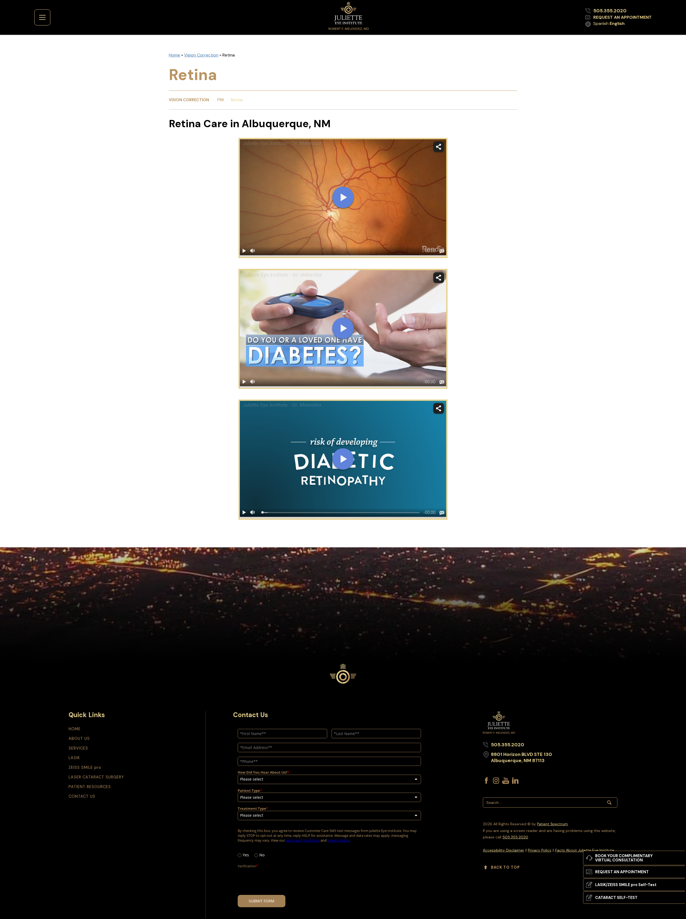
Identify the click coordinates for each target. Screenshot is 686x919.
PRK (220, 99)
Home (174, 55)
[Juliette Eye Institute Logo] (349, 16)
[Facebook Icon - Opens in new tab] (486, 780)
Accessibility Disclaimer (503, 850)
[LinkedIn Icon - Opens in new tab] (515, 780)
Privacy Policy (539, 850)
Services (78, 748)
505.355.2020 (515, 837)
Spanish (601, 23)
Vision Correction (201, 55)
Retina (237, 99)
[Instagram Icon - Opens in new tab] (496, 780)
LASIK (74, 758)
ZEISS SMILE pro (85, 767)
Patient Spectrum (552, 824)
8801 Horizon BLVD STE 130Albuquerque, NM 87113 (521, 757)
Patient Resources (90, 787)
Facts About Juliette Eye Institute (584, 850)
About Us (79, 738)
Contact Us (82, 796)
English (617, 23)
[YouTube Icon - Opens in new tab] (505, 780)
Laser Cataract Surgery (96, 777)
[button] (42, 17)
